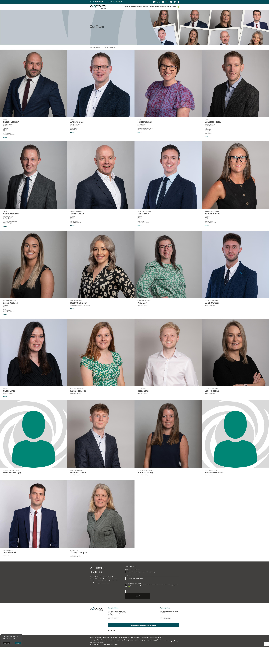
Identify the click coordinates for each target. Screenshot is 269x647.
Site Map (116, 644)
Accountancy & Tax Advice (168, 6)
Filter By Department (95, 47)
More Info (6, 643)
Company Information (94, 644)
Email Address (128, 575)
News (157, 6)
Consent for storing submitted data (133, 583)
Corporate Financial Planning (148, 572)
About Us (127, 6)
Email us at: (144, 625)
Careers (151, 6)
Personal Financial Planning (134, 572)
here (129, 586)
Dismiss (18, 643)
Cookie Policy (110, 644)
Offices (145, 6)
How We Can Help (136, 6)
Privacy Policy (103, 644)
